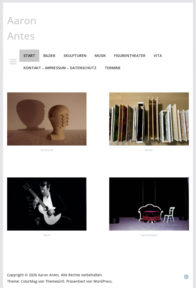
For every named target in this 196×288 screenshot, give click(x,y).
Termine (113, 67)
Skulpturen (75, 55)
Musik (100, 55)
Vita (158, 55)
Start (29, 55)
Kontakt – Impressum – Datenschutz (59, 67)
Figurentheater (129, 55)
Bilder (49, 55)
